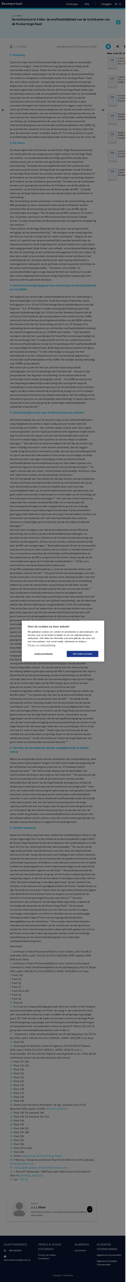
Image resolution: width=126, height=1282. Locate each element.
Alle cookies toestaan (82, 654)
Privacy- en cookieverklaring (41, 645)
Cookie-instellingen (43, 654)
